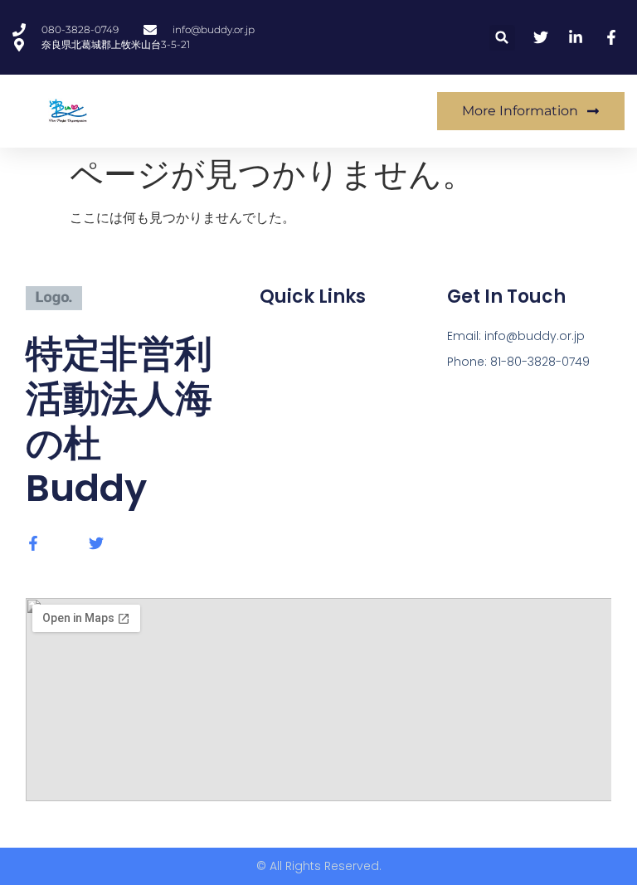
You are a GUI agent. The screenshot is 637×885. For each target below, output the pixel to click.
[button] (502, 38)
